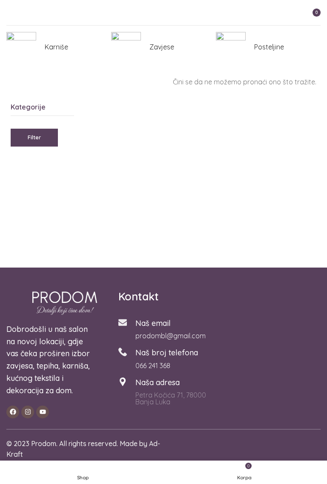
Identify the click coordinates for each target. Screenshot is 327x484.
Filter (34, 137)
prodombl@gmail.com (170, 335)
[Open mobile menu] (9, 12)
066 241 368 (152, 365)
